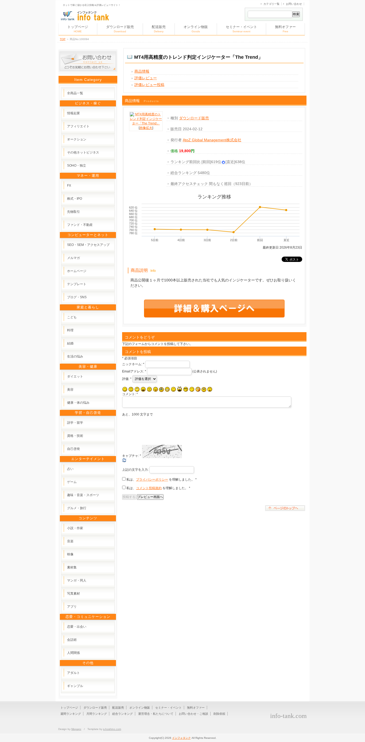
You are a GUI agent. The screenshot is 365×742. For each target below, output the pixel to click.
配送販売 (159, 29)
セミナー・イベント (241, 29)
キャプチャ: (131, 456)
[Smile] (124, 389)
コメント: (130, 394)
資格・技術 (75, 436)
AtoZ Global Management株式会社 (212, 140)
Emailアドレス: (134, 371)
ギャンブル (75, 686)
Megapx (76, 729)
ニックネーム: (133, 364)
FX (69, 185)
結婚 (70, 343)
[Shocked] (209, 389)
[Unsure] (203, 389)
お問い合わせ (294, 3)
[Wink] (173, 389)
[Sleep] (192, 389)
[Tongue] (155, 389)
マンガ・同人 (76, 580)
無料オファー (285, 29)
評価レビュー (145, 78)
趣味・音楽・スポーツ (83, 495)
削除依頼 (219, 713)
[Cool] (185, 389)
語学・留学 (75, 423)
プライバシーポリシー (152, 479)
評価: (126, 379)
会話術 (72, 640)
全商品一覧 (75, 93)
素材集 (72, 567)
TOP (62, 39)
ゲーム (72, 482)
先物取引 (73, 212)
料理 (70, 330)
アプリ (72, 606)
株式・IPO (74, 199)
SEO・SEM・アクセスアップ (88, 245)
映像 (70, 554)
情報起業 (73, 113)
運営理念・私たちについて (155, 713)
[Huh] (137, 389)
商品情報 (141, 71)
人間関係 (73, 653)
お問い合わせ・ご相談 (193, 713)
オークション (76, 139)
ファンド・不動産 (80, 225)
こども (72, 317)
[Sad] (131, 389)
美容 (70, 389)
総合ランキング (122, 713)
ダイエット (75, 376)
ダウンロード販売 (120, 29)
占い (70, 469)
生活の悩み (75, 356)
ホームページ (76, 271)
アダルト (73, 673)
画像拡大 (145, 128)
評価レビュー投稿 (149, 85)
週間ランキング (70, 713)
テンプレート (76, 284)
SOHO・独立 (76, 165)
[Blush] (198, 389)
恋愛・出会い (76, 627)
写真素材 (73, 593)
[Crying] (161, 389)
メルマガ (73, 258)
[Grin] (167, 389)
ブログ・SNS (77, 297)
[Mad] (149, 389)
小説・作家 (75, 528)
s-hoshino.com (112, 729)
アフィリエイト (78, 126)
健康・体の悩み (78, 403)
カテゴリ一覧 (271, 3)
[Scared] (179, 389)
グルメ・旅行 (76, 508)
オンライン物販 (196, 29)
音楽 (70, 541)
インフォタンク (181, 737)
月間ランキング (96, 713)
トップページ (77, 29)
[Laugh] (143, 389)
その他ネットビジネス (83, 152)
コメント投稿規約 (149, 488)
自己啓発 (73, 449)
